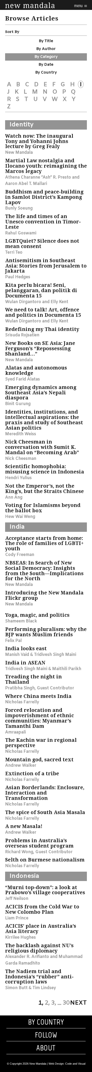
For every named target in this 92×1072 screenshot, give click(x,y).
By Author (46, 48)
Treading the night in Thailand (33, 679)
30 (66, 1003)
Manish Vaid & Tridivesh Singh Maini (40, 654)
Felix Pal (13, 640)
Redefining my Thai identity (42, 329)
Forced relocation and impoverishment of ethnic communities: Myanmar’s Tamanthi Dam (39, 718)
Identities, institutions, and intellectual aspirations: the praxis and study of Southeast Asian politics (44, 420)
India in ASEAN (25, 663)
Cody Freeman (19, 554)
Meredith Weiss (20, 434)
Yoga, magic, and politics (37, 615)
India (17, 527)
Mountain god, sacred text (39, 760)
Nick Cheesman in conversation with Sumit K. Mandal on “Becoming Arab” (42, 447)
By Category (45, 56)
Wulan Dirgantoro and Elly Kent (36, 302)
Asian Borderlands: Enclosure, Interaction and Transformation (44, 793)
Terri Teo (13, 252)
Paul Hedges (17, 277)
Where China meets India (38, 696)
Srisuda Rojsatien (22, 335)
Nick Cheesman (20, 458)
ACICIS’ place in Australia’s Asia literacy (40, 928)
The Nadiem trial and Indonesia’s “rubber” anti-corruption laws (39, 977)
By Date (46, 64)
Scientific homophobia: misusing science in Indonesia (44, 469)
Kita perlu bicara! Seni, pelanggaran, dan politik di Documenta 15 (41, 290)
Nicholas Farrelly (22, 702)
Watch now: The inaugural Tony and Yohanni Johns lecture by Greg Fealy (39, 141)
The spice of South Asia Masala (45, 812)
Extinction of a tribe (32, 774)
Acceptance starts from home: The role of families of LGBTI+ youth (44, 543)
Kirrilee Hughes (20, 937)
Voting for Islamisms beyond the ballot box (42, 508)
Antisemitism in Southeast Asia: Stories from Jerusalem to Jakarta (46, 266)
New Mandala (19, 152)
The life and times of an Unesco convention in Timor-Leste (43, 222)
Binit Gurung (18, 404)
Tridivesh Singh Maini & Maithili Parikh (43, 669)
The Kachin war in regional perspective (41, 742)
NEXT (78, 1003)
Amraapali (15, 732)
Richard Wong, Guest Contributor (39, 852)
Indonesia (24, 876)
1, (40, 1003)
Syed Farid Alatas (22, 379)
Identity (21, 125)
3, (53, 1003)
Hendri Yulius (18, 478)
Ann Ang (13, 497)
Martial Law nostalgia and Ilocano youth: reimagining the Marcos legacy (46, 166)
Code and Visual (75, 1063)
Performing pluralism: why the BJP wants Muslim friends (46, 632)
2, (47, 1003)
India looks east (26, 649)
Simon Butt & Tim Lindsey (30, 988)
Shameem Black (21, 621)
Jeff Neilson (16, 898)
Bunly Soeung (19, 208)
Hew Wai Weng (20, 516)
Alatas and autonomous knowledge (36, 370)
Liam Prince (16, 918)
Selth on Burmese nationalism (45, 860)
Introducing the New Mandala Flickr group (44, 595)
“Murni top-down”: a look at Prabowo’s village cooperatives (45, 890)
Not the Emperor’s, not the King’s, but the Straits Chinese (44, 488)
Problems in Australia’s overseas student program (39, 843)
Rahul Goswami (20, 233)
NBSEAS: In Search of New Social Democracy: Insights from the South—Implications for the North (44, 571)
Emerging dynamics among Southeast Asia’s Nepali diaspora (40, 392)
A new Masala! (23, 826)
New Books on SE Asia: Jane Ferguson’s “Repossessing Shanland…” (40, 348)
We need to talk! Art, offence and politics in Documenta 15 (43, 312)
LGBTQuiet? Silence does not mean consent (42, 243)
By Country (46, 72)
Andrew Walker (20, 765)
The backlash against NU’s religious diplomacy (39, 948)
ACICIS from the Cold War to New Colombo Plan (42, 909)
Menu (78, 5)
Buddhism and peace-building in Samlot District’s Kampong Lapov (44, 197)
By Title (46, 41)
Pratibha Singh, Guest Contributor (39, 688)
